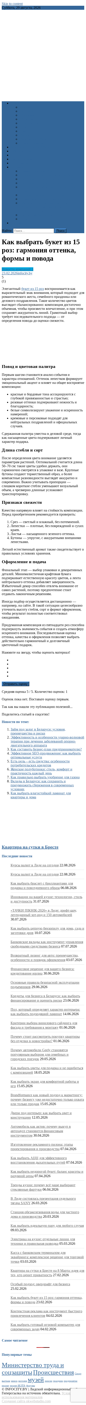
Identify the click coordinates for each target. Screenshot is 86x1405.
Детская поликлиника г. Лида (41, 195)
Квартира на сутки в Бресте (30, 846)
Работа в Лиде (21, 151)
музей (36, 1379)
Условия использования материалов (38, 1395)
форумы (30, 1385)
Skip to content (12, 4)
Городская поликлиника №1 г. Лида (46, 179)
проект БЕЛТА (17, 1385)
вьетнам (6, 1381)
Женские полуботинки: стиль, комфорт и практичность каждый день (41, 771)
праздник (58, 1381)
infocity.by (25, 273)
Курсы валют (20, 163)
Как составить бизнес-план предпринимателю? (46, 749)
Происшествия (30, 123)
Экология (26, 135)
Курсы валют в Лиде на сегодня (35, 865)
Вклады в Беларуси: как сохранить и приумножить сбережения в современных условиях (42, 785)
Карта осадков (21, 159)
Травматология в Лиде (36, 171)
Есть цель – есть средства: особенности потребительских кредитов (40, 763)
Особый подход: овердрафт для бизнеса (40, 1284)
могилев (22, 1381)
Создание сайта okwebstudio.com (26, 1401)
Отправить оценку (16, 684)
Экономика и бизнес (34, 139)
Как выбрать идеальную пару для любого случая (47, 1225)
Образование (29, 115)
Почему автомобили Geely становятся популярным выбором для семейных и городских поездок (40, 1054)
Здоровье (26, 107)
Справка (17, 167)
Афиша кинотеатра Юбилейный (35, 147)
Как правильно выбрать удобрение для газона (45, 777)
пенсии (48, 1381)
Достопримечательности (37, 215)
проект (5, 1385)
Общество (27, 119)
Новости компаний (33, 143)
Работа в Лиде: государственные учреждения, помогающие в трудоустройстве (43, 207)
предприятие (70, 1381)
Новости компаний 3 (17, 269)
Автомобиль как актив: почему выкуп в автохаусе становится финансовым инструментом (41, 1131)
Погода (16, 155)
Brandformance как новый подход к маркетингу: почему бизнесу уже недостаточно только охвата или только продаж (47, 1099)
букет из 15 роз (32, 289)
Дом (22, 131)
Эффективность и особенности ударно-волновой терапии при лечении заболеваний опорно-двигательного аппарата (47, 741)
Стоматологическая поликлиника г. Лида (50, 199)
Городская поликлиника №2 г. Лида (46, 183)
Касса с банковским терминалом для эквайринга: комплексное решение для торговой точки (47, 1257)
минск (14, 1381)
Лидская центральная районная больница (50, 175)
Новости (17, 103)
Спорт (24, 127)
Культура (26, 111)
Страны (25, 219)
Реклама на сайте (23, 223)
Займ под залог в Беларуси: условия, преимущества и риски (38, 731)
